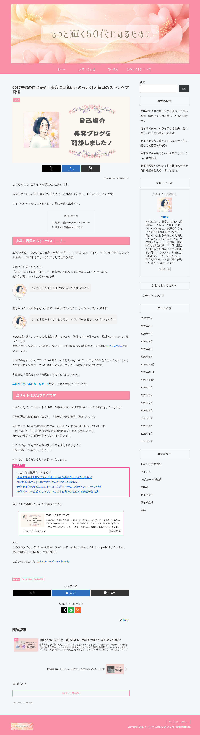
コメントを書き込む (71, 693)
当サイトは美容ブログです (69, 227)
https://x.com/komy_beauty (53, 561)
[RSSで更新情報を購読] (78, 610)
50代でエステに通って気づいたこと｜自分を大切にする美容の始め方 (58, 491)
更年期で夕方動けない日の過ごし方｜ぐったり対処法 (164, 155)
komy (164, 216)
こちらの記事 (114, 345)
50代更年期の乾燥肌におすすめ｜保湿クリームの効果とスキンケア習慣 (59, 486)
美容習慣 (39, 579)
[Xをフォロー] (64, 610)
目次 (66, 215)
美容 (17, 579)
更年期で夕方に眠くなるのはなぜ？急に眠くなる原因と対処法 (164, 143)
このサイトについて (152, 295)
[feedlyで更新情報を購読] (71, 610)
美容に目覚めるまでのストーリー (72, 222)
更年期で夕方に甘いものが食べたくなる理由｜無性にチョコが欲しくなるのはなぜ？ (164, 116)
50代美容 (28, 579)
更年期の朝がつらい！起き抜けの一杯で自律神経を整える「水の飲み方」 (164, 168)
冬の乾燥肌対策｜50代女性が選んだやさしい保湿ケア (48, 482)
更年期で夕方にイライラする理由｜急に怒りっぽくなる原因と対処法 (164, 131)
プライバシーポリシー (179, 722)
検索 (142, 82)
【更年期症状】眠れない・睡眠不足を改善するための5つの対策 (54, 477)
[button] (90, 168)
